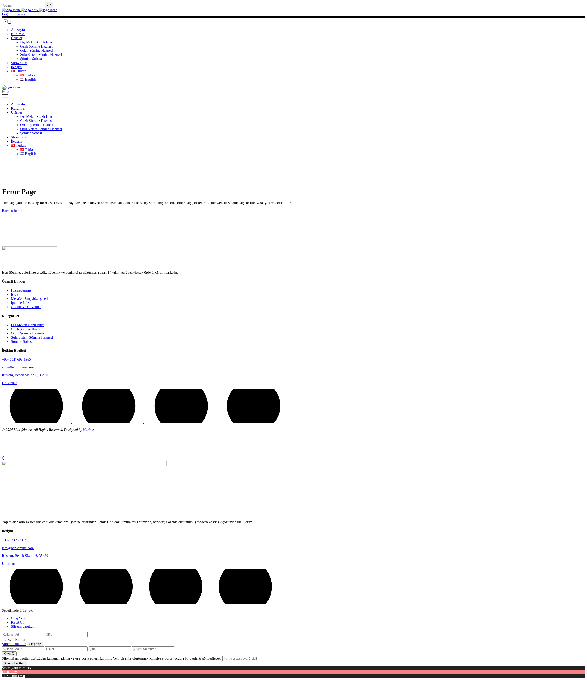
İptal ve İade (20, 303)
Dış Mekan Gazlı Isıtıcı (27, 325)
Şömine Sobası (22, 341)
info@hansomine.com (18, 367)
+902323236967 (14, 540)
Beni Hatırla (16, 639)
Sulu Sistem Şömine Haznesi (32, 337)
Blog (14, 294)
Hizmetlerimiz (21, 290)
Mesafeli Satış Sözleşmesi (29, 299)
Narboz (88, 430)
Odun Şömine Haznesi (27, 333)
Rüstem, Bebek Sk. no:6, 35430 (25, 375)
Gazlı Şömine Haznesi (27, 329)
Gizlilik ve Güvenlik (26, 307)
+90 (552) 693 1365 (16, 359)
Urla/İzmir (9, 383)
